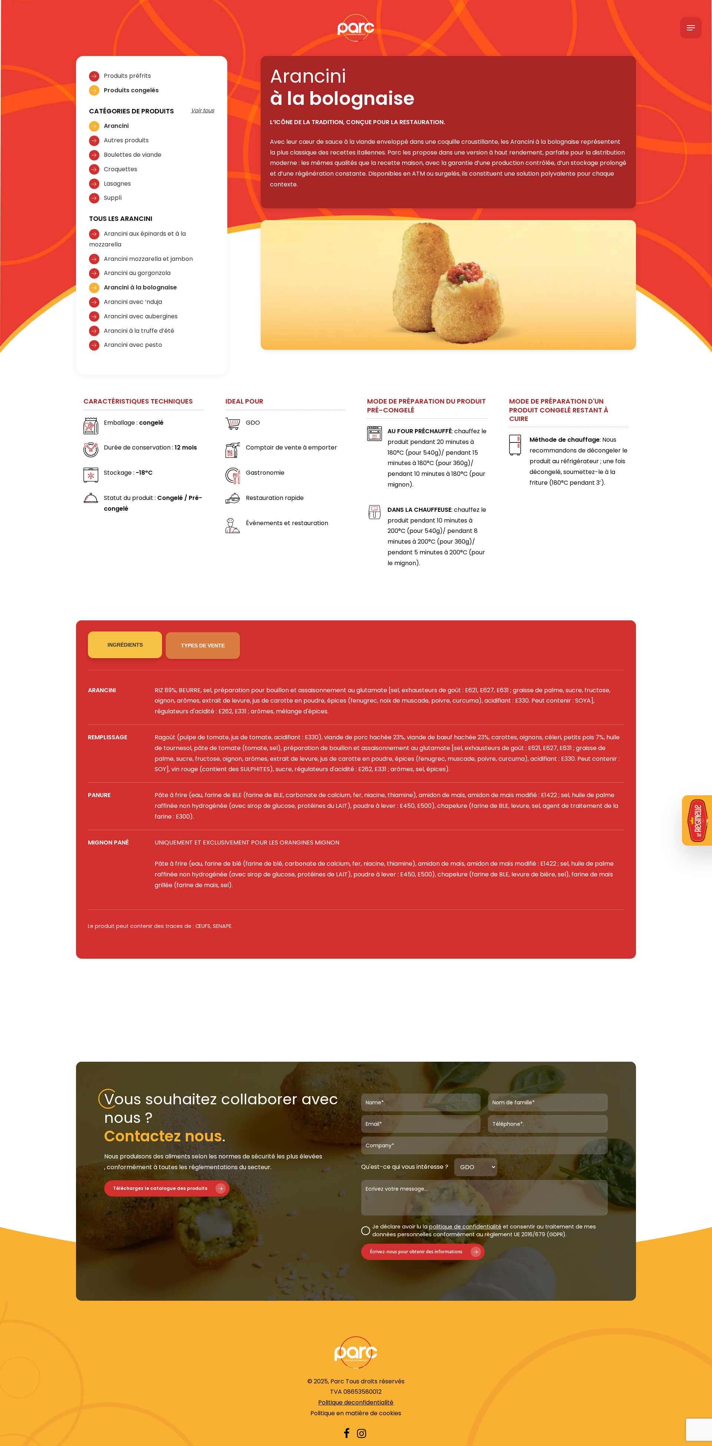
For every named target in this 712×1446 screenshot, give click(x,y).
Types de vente (203, 646)
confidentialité (372, 1402)
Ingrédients (125, 645)
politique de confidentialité (465, 1226)
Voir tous (202, 110)
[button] (691, 28)
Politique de (335, 1402)
